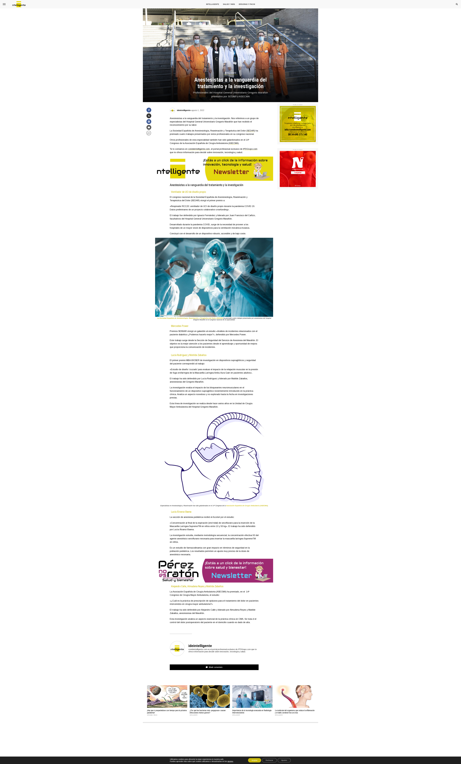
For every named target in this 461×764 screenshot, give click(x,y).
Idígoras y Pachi (247, 4)
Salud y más (229, 4)
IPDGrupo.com (250, 149)
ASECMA (233, 143)
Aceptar (255, 760)
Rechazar (269, 760)
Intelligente (212, 4)
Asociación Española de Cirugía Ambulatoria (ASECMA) (247, 506)
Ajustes (284, 760)
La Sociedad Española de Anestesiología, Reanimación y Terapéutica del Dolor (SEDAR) (190, 318)
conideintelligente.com (199, 149)
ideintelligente (184, 110)
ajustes (230, 761)
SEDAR (250, 131)
